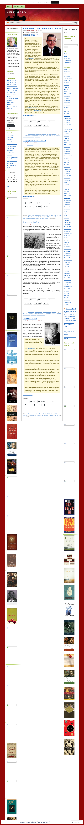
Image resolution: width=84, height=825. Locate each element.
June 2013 (66, 160)
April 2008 (66, 297)
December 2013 (67, 149)
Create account (67, 53)
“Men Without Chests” (30, 319)
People (49, 415)
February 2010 (67, 249)
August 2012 (67, 182)
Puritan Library (10, 163)
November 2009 (67, 255)
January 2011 (67, 224)
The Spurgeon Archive (12, 161)
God (56, 216)
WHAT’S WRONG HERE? (12, 90)
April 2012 (66, 191)
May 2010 (66, 242)
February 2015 (67, 118)
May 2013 (66, 162)
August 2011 (67, 209)
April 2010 (66, 244)
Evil (36, 134)
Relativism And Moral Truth (31, 222)
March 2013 (67, 167)
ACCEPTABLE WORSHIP (12, 98)
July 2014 (66, 133)
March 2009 (67, 273)
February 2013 (67, 169)
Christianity (32, 215)
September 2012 (68, 180)
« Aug (8, 186)
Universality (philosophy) (45, 218)
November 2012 (67, 175)
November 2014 (67, 124)
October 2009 (67, 257)
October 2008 (67, 284)
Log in (65, 56)
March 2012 (67, 193)
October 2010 (67, 231)
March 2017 (67, 71)
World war (58, 415)
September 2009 (68, 260)
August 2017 (67, 69)
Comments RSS (18, 22)
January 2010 (67, 251)
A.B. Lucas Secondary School (29, 135)
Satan (34, 216)
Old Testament (47, 313)
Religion (48, 134)
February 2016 (67, 93)
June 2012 (66, 187)
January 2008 (67, 304)
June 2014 (66, 136)
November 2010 (67, 229)
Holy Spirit (59, 215)
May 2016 (66, 87)
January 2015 (67, 120)
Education (33, 134)
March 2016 (67, 91)
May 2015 (66, 111)
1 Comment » (37, 136)
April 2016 (66, 89)
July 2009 (66, 264)
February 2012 (67, 195)
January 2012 (67, 198)
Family (52, 215)
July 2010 (66, 238)
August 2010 (67, 235)
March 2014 (67, 142)
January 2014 (67, 147)
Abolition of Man (31, 348)
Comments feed (67, 60)
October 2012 (67, 178)
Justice (43, 135)
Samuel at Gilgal (17, 12)
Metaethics (31, 313)
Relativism (37, 218)
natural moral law (38, 110)
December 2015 (67, 98)
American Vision (10, 148)
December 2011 (67, 200)
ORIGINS (9, 104)
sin (50, 134)
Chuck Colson (31, 34)
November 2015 (67, 100)
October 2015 (67, 102)
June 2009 (66, 266)
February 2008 (67, 302)
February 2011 (67, 222)
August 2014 (67, 131)
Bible (29, 215)
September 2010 (68, 233)
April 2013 (66, 164)
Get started (55, 2)
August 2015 (67, 105)
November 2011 (67, 202)
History (40, 413)
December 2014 (67, 122)
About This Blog (18, 6)
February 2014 (67, 144)
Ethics (40, 135)
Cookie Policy (48, 822)
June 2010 (66, 240)
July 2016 (66, 82)
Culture (29, 134)
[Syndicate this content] (64, 309)
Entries (11, 22)
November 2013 (67, 151)
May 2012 (66, 189)
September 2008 (68, 286)
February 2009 (67, 275)
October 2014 (67, 127)
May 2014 (66, 138)
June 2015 (66, 109)
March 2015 (67, 116)
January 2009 (67, 277)
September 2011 (68, 206)
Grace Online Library (11, 165)
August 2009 (67, 262)
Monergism (9, 155)
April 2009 (66, 271)
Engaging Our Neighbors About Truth (34, 140)
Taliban (24, 136)
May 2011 (66, 215)
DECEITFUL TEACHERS (12, 88)
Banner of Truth (10, 150)
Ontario (53, 135)
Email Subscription (12, 113)
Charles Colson (47, 216)
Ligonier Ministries (11, 141)
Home (9, 6)
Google (8, 167)
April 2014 (66, 140)
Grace (55, 215)
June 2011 (66, 213)
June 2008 (66, 293)
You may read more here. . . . (29, 196)
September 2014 (68, 129)
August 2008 (67, 288)
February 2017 (67, 74)
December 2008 (67, 280)
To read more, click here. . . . (29, 115)
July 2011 (66, 211)
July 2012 (66, 184)
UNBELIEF (9, 96)
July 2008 (66, 291)
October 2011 (67, 204)
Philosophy (44, 134)
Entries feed (67, 58)
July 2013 (66, 158)
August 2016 (67, 80)
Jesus (59, 216)
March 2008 (67, 300)
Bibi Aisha (31, 58)
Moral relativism (49, 135)
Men (29, 415)
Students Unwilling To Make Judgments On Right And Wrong (42, 28)
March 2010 (67, 246)
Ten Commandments (32, 107)
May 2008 (66, 295)
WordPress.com (10, 135)
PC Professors (53, 313)
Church (36, 215)
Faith (49, 215)
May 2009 (66, 269)
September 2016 (68, 78)
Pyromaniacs (9, 139)
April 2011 (66, 218)
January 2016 (67, 96)
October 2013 (67, 153)
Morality (41, 313)
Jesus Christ (25, 216)
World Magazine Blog (11, 146)
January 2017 (67, 76)
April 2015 (66, 113)
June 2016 (66, 85)
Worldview (54, 134)
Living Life (39, 134)
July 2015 (66, 107)
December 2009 (67, 253)
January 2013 (67, 171)
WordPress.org (10, 137)
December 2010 (67, 226)
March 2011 (66, 220)
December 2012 (67, 173)
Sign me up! (10, 125)
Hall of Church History (11, 152)
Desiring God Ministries (12, 144)
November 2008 (67, 282)
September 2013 (68, 156)
